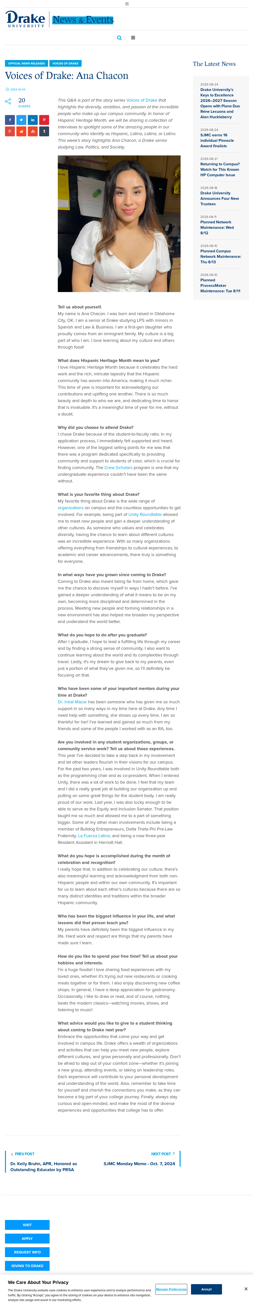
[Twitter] (21, 120)
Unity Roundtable (145, 514)
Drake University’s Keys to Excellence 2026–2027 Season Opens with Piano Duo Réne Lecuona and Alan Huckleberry (220, 103)
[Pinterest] (44, 120)
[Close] (246, 1288)
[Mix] (33, 131)
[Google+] (10, 131)
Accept (206, 1289)
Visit (27, 1225)
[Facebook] (10, 120)
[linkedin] (33, 120)
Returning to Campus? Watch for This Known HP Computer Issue (220, 169)
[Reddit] (21, 131)
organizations (71, 507)
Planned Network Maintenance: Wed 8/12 (217, 227)
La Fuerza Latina (94, 835)
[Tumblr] (44, 131)
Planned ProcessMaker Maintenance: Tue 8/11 (220, 285)
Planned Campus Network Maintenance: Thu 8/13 (220, 256)
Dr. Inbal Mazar (72, 702)
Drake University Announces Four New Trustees (219, 198)
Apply (27, 1238)
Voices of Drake (65, 63)
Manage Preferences (171, 1289)
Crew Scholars (118, 467)
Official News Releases (26, 63)
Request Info (27, 1252)
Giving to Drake (27, 1266)
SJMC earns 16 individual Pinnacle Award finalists (217, 140)
